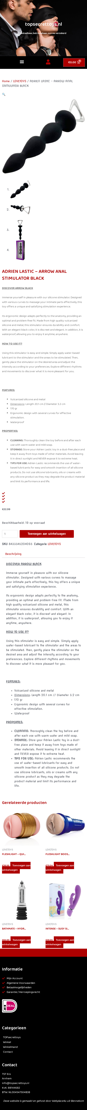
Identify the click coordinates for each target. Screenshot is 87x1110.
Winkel (7, 1042)
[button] (21, 61)
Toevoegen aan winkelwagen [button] (16, 867)
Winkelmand (10, 1047)
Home (6, 81)
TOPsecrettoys (12, 1037)
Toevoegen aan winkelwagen (47, 533)
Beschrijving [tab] (13, 554)
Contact (8, 1052)
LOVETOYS (19, 81)
